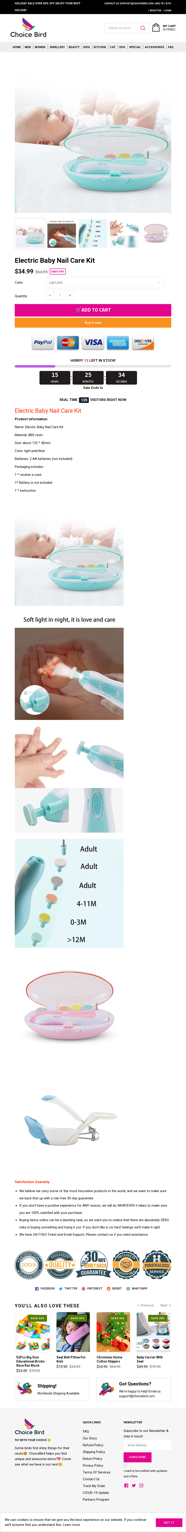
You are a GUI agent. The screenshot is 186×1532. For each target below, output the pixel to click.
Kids (86, 47)
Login (167, 10)
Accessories (154, 47)
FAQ (171, 47)
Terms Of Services (96, 1472)
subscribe (137, 1457)
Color (19, 282)
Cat (112, 47)
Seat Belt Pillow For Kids (71, 1359)
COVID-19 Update (96, 1493)
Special (135, 47)
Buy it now (93, 323)
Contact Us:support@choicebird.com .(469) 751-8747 (137, 3)
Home (17, 47)
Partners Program (96, 1500)
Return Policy (92, 1459)
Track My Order (94, 1486)
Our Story (90, 1438)
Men (28, 47)
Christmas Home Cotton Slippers (109, 1359)
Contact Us (91, 1479)
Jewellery (57, 47)
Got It (169, 1522)
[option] (93, 135)
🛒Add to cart (93, 310)
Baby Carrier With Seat (150, 1359)
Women (40, 47)
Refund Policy (93, 1445)
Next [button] (166, 233)
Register (155, 10)
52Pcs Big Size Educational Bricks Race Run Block (30, 1361)
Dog (122, 47)
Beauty (74, 47)
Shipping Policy (94, 1452)
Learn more (71, 1525)
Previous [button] (19, 233)
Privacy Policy (93, 1465)
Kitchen (100, 47)
